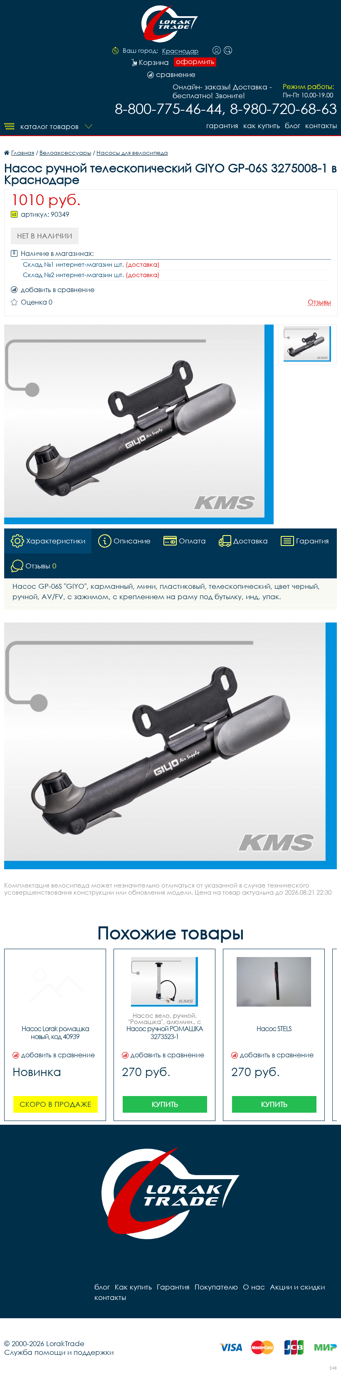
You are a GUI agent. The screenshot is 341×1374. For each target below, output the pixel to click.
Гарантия (222, 125)
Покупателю (216, 1286)
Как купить (261, 125)
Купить (165, 1104)
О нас (254, 1286)
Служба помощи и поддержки (59, 1352)
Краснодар (180, 51)
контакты (321, 125)
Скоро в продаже (55, 1104)
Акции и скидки (297, 1286)
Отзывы (319, 302)
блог (292, 125)
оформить (195, 61)
